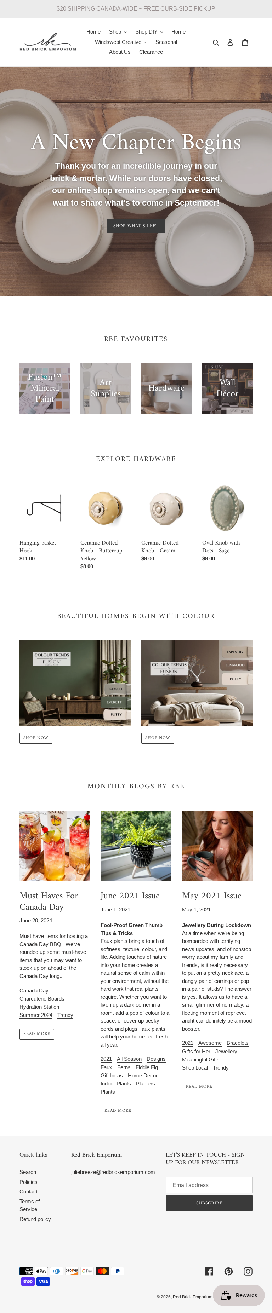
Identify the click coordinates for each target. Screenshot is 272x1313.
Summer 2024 (35, 1015)
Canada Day (34, 990)
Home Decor (143, 1075)
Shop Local (195, 1068)
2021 (106, 1059)
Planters (145, 1084)
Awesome (210, 1043)
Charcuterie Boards (41, 999)
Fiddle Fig (147, 1067)
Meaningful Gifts (201, 1059)
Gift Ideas (112, 1075)
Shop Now (36, 738)
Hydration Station (39, 1007)
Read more (36, 1034)
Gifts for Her (196, 1051)
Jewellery (226, 1051)
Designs (156, 1059)
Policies (28, 1182)
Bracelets (238, 1043)
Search (27, 1172)
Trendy (65, 1015)
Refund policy (35, 1219)
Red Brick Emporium (192, 1297)
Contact (28, 1191)
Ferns (124, 1067)
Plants (108, 1092)
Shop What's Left (136, 226)
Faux (106, 1067)
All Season (129, 1059)
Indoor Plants (116, 1084)
